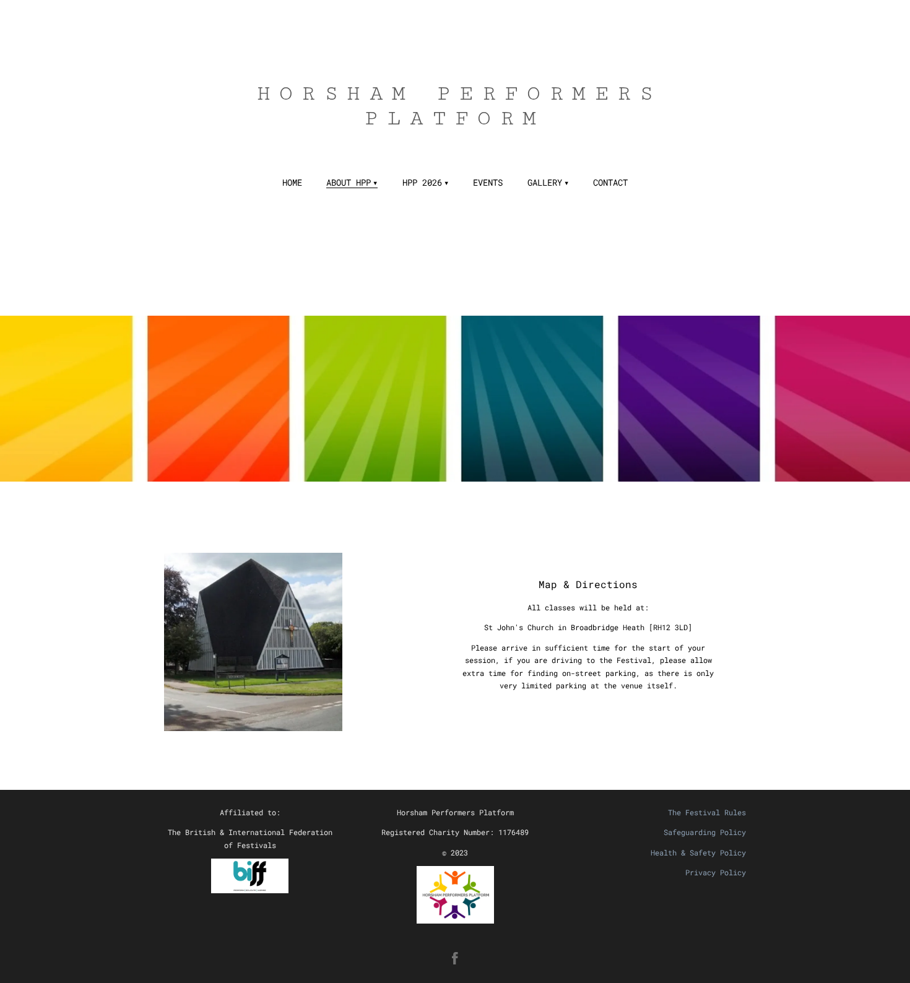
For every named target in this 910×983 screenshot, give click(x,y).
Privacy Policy (715, 872)
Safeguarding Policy (705, 832)
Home (292, 182)
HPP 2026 (422, 182)
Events (488, 182)
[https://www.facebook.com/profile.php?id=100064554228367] (455, 958)
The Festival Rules (707, 812)
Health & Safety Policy (698, 852)
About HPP (348, 182)
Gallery (544, 182)
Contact (610, 182)
